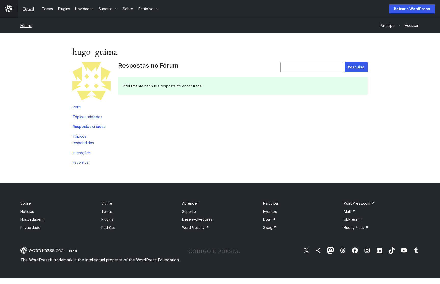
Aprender (190, 203)
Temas (107, 211)
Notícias (27, 211)
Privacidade (30, 227)
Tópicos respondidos (83, 139)
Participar (271, 203)
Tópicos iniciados (87, 117)
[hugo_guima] (91, 82)
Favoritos (80, 162)
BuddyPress (356, 227)
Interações (82, 153)
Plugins (107, 219)
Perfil (77, 107)
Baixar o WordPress (412, 9)
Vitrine (106, 203)
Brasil (73, 251)
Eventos (270, 211)
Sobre (25, 203)
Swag (270, 227)
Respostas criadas (89, 126)
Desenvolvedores (197, 219)
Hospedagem (31, 219)
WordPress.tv (195, 227)
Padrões (108, 227)
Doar (269, 219)
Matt (350, 211)
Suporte (189, 211)
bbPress (353, 219)
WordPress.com (359, 203)
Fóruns (26, 25)
